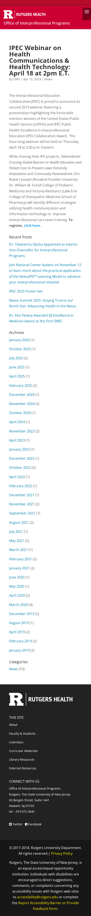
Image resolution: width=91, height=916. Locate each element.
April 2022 (17, 476)
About (13, 725)
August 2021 (19, 522)
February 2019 (20, 641)
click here (32, 225)
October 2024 (20, 412)
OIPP (16, 79)
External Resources (22, 768)
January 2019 (19, 650)
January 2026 (19, 340)
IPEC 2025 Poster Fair (26, 291)
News (48, 79)
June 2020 (17, 577)
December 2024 (21, 394)
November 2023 (21, 431)
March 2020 (18, 604)
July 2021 (16, 531)
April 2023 (17, 440)
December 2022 (21, 458)
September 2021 (22, 513)
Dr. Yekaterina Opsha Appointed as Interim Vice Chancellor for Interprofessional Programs (43, 250)
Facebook (34, 824)
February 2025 (20, 385)
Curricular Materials (23, 751)
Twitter (17, 824)
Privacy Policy (62, 853)
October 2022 (20, 467)
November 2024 (21, 403)
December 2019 (21, 613)
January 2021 (19, 568)
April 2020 (17, 595)
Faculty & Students (22, 733)
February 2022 (20, 486)
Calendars (16, 742)
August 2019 (19, 623)
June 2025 (17, 367)
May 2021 (16, 540)
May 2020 (16, 586)
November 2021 (21, 504)
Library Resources (21, 759)
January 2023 (19, 449)
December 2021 (21, 495)
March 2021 (18, 549)
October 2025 (20, 349)
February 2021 (20, 559)
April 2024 (17, 422)
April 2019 (17, 632)
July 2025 (16, 358)
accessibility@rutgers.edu (37, 897)
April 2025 (17, 376)
